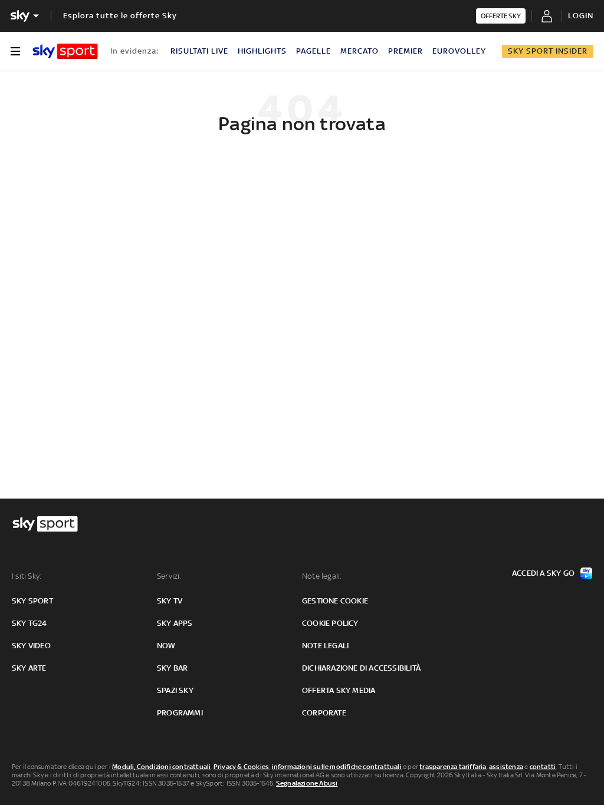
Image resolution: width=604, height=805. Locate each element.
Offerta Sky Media (338, 690)
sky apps (175, 623)
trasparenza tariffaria (452, 767)
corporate (324, 712)
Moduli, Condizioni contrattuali (161, 767)
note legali (325, 645)
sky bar (172, 668)
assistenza (506, 767)
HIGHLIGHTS (262, 51)
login (580, 15)
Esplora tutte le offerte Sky (120, 15)
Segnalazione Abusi (307, 783)
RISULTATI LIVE (199, 51)
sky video (31, 645)
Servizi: (169, 576)
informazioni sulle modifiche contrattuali (337, 767)
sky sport (32, 600)
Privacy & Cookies (241, 767)
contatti (543, 767)
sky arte (29, 668)
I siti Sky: (26, 576)
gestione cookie (335, 600)
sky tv (169, 600)
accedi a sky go (543, 573)
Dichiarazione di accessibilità (361, 668)
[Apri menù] (15, 51)
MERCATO (359, 51)
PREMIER (405, 51)
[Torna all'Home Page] (65, 51)
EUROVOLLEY (459, 51)
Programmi (180, 712)
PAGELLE (313, 51)
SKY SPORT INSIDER (547, 51)
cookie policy (330, 623)
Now (166, 645)
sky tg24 (29, 623)
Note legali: (322, 576)
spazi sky (175, 690)
